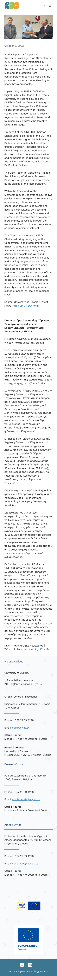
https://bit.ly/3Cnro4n (25, 305)
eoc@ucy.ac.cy (21, 727)
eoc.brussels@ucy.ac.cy (26, 799)
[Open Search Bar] (44, 5)
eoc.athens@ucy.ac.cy (25, 863)
